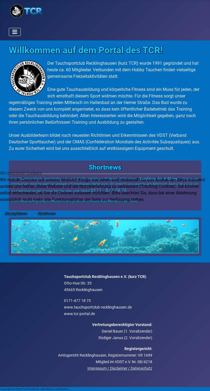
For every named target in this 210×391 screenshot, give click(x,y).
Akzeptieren (16, 213)
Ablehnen (46, 213)
